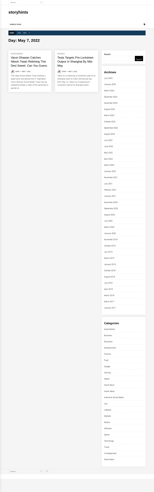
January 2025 (110, 84)
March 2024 (109, 90)
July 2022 (108, 140)
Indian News (109, 391)
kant (17, 71)
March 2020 (109, 227)
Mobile (107, 422)
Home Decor (109, 385)
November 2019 (111, 239)
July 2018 (108, 283)
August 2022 (109, 134)
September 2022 (111, 128)
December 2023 (110, 97)
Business (61, 53)
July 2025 (108, 78)
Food (106, 360)
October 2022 (110, 122)
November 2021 (111, 177)
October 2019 (110, 246)
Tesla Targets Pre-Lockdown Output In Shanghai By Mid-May (75, 61)
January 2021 (110, 196)
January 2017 (110, 308)
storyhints (18, 12)
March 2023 (109, 115)
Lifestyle (107, 410)
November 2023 (111, 103)
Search (107, 54)
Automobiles (109, 329)
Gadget (107, 366)
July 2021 (108, 184)
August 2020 (109, 215)
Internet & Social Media (114, 397)
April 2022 (108, 159)
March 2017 (109, 301)
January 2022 (110, 171)
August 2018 (109, 277)
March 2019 (109, 258)
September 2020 (111, 208)
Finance (107, 354)
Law (106, 404)
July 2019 (108, 252)
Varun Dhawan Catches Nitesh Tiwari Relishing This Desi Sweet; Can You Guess (29, 61)
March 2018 (109, 295)
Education (108, 341)
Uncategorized (110, 453)
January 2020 (110, 233)
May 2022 (108, 153)
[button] (145, 24)
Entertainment (17, 53)
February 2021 (110, 190)
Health (107, 379)
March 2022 (109, 165)
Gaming (107, 372)
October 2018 (110, 270)
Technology (109, 441)
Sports (106, 435)
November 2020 (111, 202)
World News (109, 459)
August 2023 (109, 109)
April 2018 (108, 289)
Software (108, 428)
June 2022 (108, 146)
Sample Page (15, 24)
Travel (106, 447)
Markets (107, 416)
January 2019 (110, 264)
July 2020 (108, 221)
